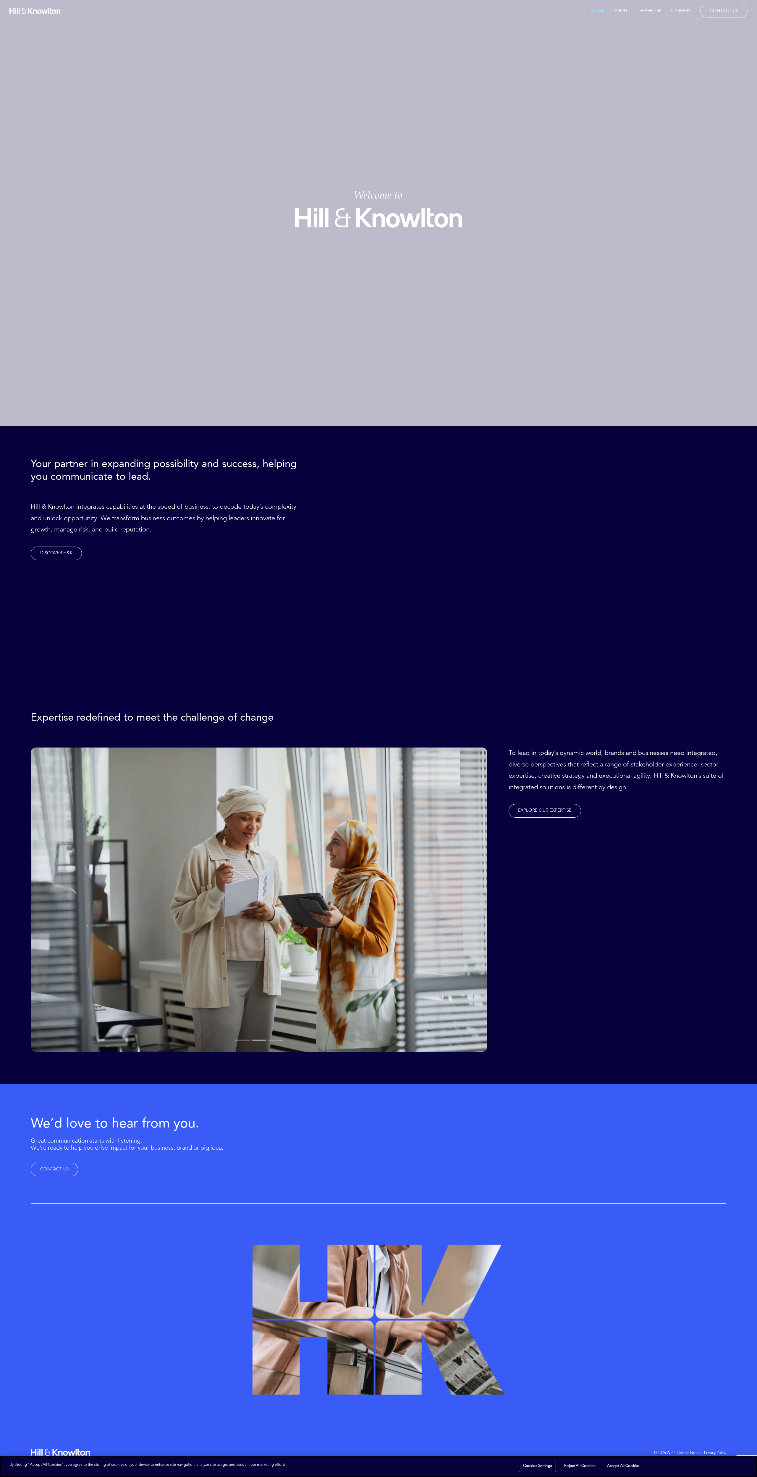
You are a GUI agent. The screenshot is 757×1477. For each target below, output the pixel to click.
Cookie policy (300, 1465)
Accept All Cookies (623, 1466)
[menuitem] (600, 11)
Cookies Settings (537, 1466)
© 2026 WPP (664, 1453)
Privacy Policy (715, 1453)
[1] (243, 1039)
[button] (56, 553)
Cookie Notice (689, 1453)
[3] (275, 1039)
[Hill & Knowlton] (34, 11)
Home (598, 11)
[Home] (60, 1452)
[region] (378, 1466)
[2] (259, 1039)
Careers (680, 11)
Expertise (650, 11)
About (622, 11)
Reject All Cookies (579, 1466)
